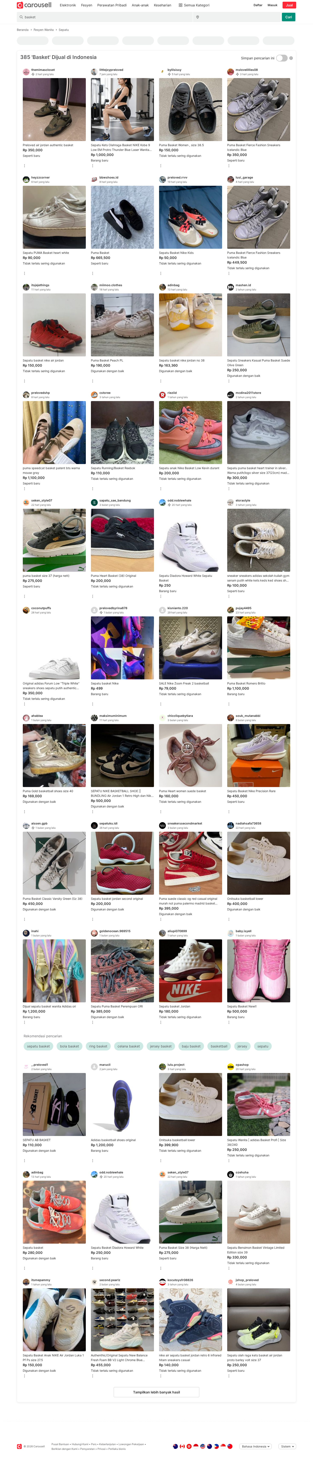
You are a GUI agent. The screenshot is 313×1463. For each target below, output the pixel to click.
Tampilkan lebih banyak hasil (156, 1392)
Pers (93, 1444)
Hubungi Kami (80, 1444)
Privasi (102, 1448)
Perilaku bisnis (117, 1448)
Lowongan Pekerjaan (131, 1444)
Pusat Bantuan (60, 1444)
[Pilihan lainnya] (24, 166)
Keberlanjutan (107, 1444)
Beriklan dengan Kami (65, 1448)
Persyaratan (87, 1448)
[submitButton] (288, 17)
